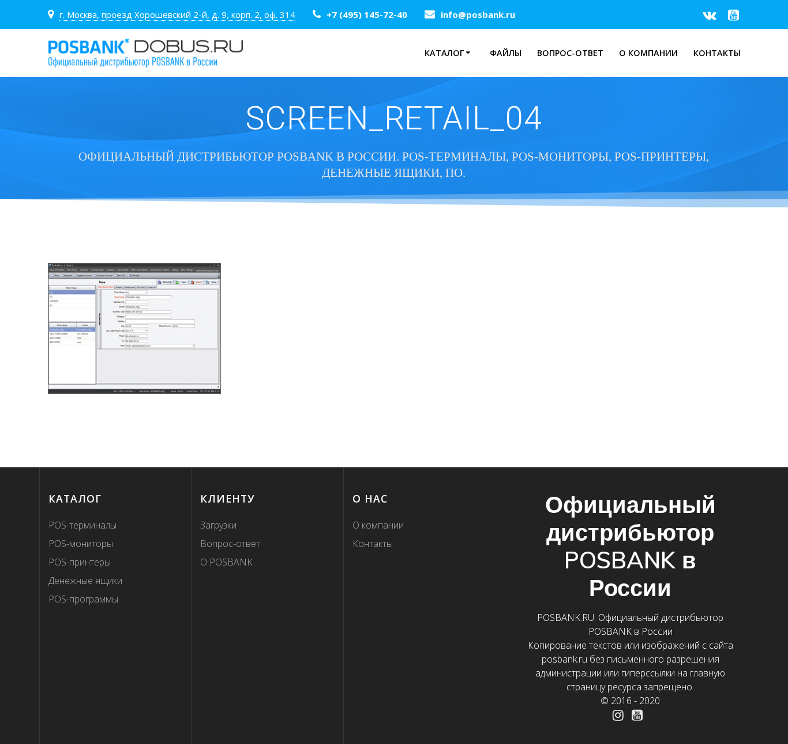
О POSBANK (226, 562)
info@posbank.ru (478, 14)
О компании (648, 52)
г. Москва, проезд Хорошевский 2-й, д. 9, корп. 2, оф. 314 (177, 14)
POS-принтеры (79, 562)
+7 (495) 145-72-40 (367, 14)
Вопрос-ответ (570, 52)
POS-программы (83, 599)
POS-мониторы (80, 543)
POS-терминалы (82, 525)
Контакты (717, 52)
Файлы (505, 52)
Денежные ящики (85, 580)
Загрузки (218, 525)
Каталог (444, 52)
